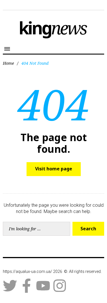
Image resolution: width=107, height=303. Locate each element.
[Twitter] (10, 286)
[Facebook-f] (26, 286)
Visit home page (53, 169)
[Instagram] (60, 286)
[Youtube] (43, 286)
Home (8, 63)
